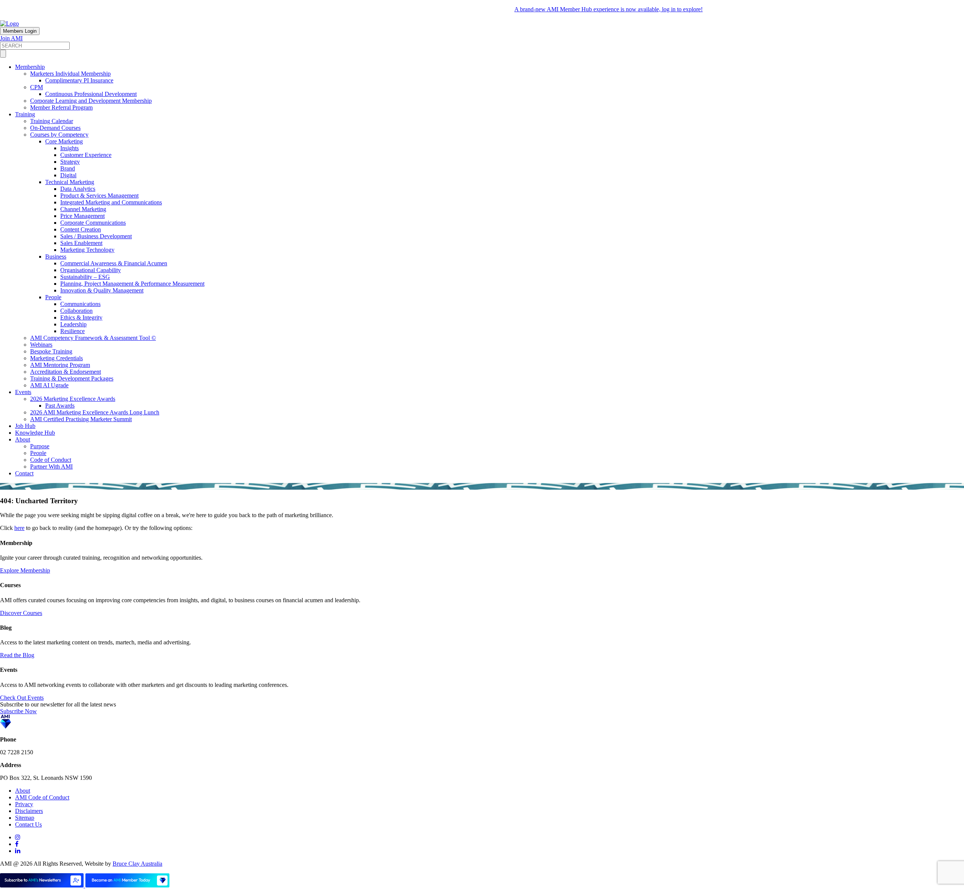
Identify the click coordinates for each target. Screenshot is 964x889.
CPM (36, 87)
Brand (67, 168)
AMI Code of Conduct (42, 797)
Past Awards (60, 405)
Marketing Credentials (56, 358)
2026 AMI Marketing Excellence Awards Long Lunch (94, 412)
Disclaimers (29, 811)
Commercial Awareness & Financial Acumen (113, 263)
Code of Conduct (50, 460)
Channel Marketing (83, 209)
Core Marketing (64, 141)
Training (25, 114)
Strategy (70, 161)
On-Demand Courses (55, 128)
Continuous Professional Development (91, 94)
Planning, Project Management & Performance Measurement (132, 283)
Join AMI (11, 38)
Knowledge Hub (35, 432)
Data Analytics (77, 189)
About (22, 439)
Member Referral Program (61, 107)
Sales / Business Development (96, 236)
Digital (68, 175)
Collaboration (76, 310)
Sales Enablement (81, 243)
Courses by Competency (59, 134)
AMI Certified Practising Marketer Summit (81, 419)
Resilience (72, 331)
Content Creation (80, 229)
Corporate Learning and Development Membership (91, 100)
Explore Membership (25, 570)
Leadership (73, 324)
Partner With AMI (51, 466)
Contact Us (28, 824)
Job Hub (25, 426)
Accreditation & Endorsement (65, 371)
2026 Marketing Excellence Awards (72, 399)
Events (23, 392)
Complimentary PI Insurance (79, 80)
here (19, 528)
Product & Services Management (99, 195)
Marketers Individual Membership (70, 73)
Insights (69, 148)
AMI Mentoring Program (60, 365)
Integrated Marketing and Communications (111, 202)
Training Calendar (51, 121)
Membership (30, 67)
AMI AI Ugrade (49, 385)
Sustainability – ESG (85, 277)
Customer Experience (85, 155)
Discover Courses (21, 613)
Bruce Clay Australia (137, 863)
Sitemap (24, 817)
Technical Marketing (69, 182)
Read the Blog (17, 655)
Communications (80, 304)
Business (55, 256)
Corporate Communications (93, 222)
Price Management (82, 216)
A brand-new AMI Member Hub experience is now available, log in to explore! (590, 9)
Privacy (24, 804)
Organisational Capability (90, 270)
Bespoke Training (51, 351)
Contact (24, 473)
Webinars (41, 344)
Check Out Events (22, 697)
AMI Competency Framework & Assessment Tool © (93, 338)
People (53, 297)
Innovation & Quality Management (101, 290)
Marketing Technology (87, 250)
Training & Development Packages (71, 378)
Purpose (39, 446)
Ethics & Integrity (81, 317)
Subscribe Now (18, 711)
